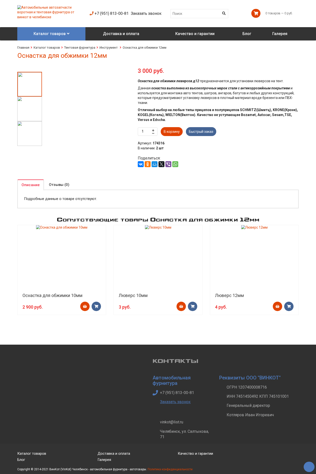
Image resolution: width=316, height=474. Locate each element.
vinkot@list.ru (171, 422)
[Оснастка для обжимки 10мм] (62, 227)
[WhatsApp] (175, 164)
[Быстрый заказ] (96, 306)
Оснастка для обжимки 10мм (52, 295)
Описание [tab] (30, 185)
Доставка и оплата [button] (121, 33)
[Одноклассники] (148, 164)
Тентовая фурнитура (79, 47)
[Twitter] (273, 457)
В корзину (172, 132)
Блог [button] (246, 33)
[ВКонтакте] (141, 164)
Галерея (104, 459)
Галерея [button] (279, 33)
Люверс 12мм (229, 295)
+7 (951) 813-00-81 (111, 13)
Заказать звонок (146, 13)
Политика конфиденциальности (170, 469)
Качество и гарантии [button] (195, 33)
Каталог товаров (47, 47)
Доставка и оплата (114, 453)
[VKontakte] (285, 457)
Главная (23, 47)
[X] (161, 164)
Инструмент (108, 47)
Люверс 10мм (133, 295)
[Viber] (168, 164)
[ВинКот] (49, 7)
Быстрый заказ (201, 132)
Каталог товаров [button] (50, 33)
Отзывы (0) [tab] (59, 184)
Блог (21, 459)
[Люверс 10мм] (158, 227)
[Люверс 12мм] (254, 227)
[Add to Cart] (85, 306)
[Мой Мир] (155, 164)
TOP (307, 465)
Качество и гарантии (195, 453)
